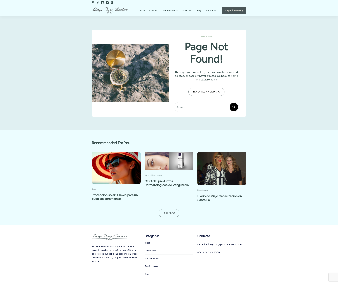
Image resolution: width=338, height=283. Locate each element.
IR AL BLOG (169, 213)
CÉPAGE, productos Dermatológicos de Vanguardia (167, 183)
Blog (199, 10)
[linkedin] (102, 2)
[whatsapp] (112, 2)
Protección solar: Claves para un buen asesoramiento (115, 197)
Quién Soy (150, 250)
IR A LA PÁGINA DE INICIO (206, 91)
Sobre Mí (153, 10)
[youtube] (107, 2)
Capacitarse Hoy (234, 10)
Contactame (211, 10)
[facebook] (98, 2)
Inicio (142, 10)
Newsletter (156, 175)
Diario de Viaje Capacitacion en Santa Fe (219, 198)
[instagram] (93, 2)
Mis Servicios (169, 10)
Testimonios (187, 10)
